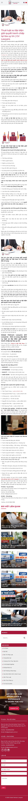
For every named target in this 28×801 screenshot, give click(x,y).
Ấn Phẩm (5, 648)
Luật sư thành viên (18, 391)
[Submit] (24, 637)
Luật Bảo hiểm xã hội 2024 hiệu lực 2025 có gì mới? (14, 585)
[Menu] (2, 2)
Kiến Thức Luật (7, 677)
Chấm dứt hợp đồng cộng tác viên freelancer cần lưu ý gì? (12, 526)
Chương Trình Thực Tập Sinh (10, 661)
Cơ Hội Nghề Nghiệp (8, 664)
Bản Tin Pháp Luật (8, 654)
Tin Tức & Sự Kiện (7, 683)
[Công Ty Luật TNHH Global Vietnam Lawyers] (14, 2)
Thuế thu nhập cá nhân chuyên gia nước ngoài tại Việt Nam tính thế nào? (14, 624)
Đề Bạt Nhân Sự (7, 667)
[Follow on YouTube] (8, 750)
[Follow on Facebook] (2, 750)
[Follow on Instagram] (5, 750)
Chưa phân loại (7, 658)
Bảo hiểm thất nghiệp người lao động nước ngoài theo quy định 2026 (13, 565)
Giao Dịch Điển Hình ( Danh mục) (12, 674)
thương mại (4, 55)
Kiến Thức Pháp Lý (8, 680)
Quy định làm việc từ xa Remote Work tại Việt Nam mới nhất (13, 546)
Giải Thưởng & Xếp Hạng (9, 670)
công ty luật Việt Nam (18, 343)
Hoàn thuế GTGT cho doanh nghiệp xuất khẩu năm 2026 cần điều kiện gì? (14, 604)
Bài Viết (5, 651)
